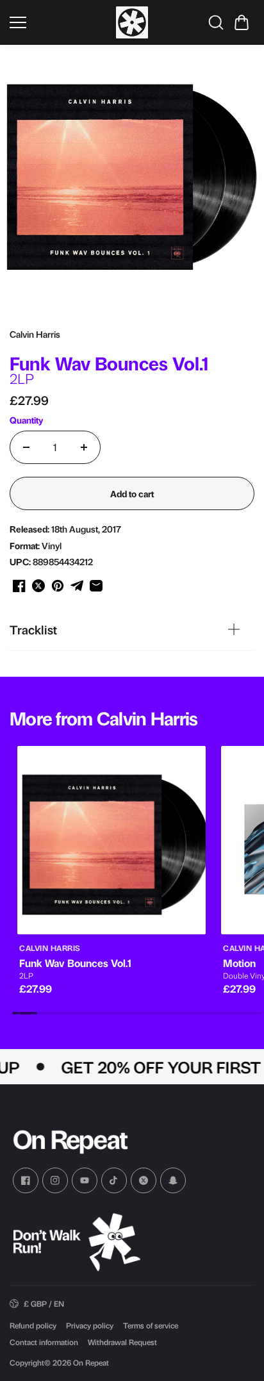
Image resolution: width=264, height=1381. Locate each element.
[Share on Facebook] (19, 585)
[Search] (216, 22)
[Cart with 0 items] (241, 22)
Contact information (44, 1342)
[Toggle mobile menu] (60, 22)
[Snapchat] (173, 1180)
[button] (241, 22)
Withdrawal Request (122, 1342)
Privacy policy (89, 1325)
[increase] (84, 447)
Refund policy (33, 1325)
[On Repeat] (132, 22)
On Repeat (91, 1362)
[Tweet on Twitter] (38, 585)
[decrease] (26, 447)
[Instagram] (55, 1180)
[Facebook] (25, 1180)
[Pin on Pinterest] (57, 585)
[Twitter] (143, 1180)
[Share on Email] (96, 585)
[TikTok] (114, 1180)
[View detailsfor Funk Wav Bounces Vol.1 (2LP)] (111, 840)
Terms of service (150, 1325)
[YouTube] (84, 1180)
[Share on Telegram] (77, 585)
